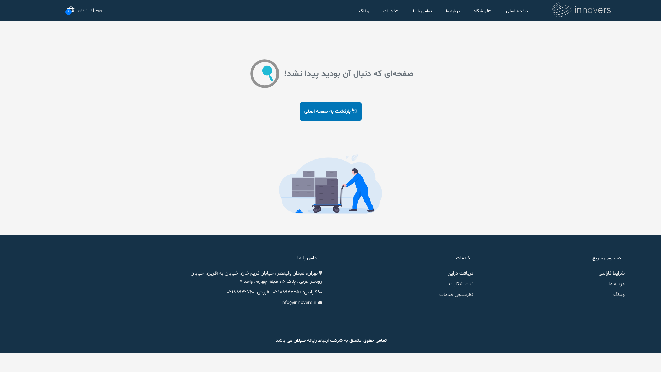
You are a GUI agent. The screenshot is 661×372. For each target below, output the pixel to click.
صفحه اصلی (517, 11)
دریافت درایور (460, 273)
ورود (98, 10)
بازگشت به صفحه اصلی (328, 111)
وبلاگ (364, 11)
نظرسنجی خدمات (456, 294)
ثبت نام (85, 10)
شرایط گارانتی (612, 273)
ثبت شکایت (461, 284)
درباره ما (453, 11)
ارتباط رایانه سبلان (310, 340)
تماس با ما (422, 11)
